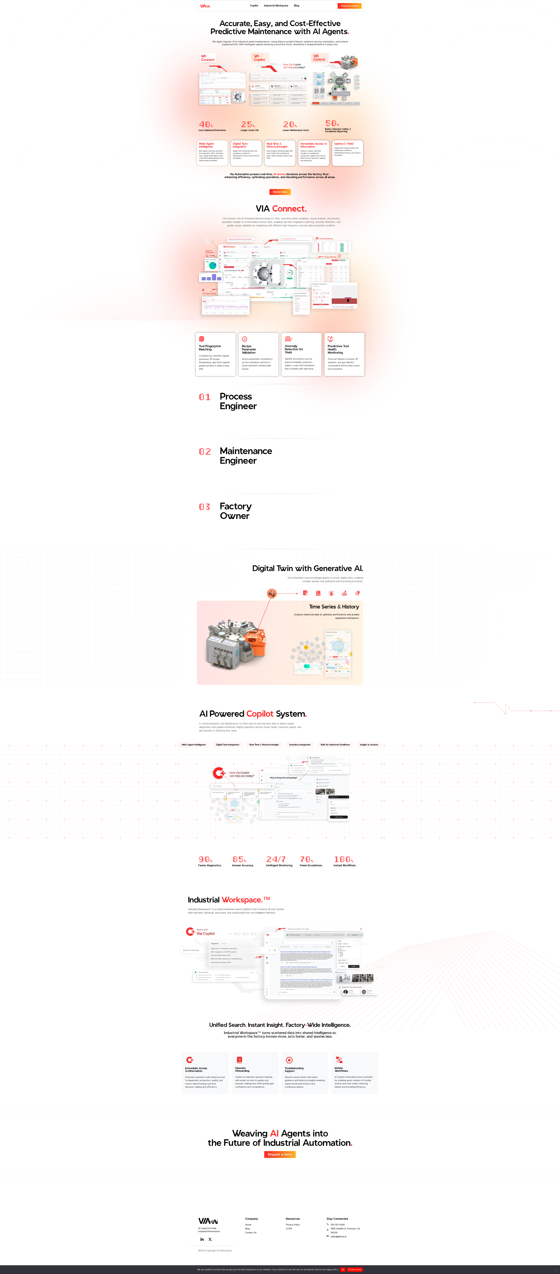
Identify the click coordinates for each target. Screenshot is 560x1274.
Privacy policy (355, 1269)
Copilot (254, 6)
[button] (193, 745)
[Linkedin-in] (202, 1239)
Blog (296, 6)
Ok (343, 1269)
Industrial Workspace (276, 6)
